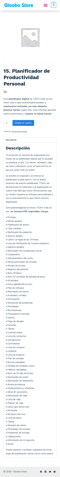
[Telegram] (55, 472)
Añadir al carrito (23, 123)
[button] (46, 5)
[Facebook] (41, 472)
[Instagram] (45, 472)
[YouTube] (50, 472)
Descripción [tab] (11, 140)
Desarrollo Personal (19, 131)
